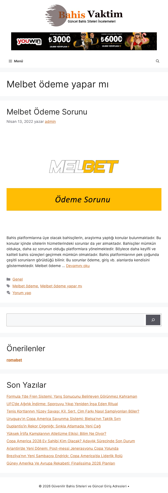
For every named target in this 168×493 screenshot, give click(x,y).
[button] (158, 61)
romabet (14, 360)
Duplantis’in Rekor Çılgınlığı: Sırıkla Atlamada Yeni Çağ (54, 426)
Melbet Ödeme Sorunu (47, 111)
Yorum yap (21, 293)
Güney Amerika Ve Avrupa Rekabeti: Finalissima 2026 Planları (61, 463)
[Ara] (153, 320)
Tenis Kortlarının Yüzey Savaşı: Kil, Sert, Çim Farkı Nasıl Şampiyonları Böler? (73, 411)
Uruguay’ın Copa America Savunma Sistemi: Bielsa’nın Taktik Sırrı (64, 419)
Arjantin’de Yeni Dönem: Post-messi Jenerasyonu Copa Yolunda (63, 448)
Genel (17, 279)
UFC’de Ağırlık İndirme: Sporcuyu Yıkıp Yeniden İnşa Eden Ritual (62, 404)
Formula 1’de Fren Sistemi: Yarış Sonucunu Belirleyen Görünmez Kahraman (72, 396)
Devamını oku (78, 266)
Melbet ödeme (25, 286)
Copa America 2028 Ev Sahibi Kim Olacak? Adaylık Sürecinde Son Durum (71, 441)
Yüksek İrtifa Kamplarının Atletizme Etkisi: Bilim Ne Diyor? (56, 433)
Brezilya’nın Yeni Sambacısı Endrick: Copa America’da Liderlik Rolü (64, 456)
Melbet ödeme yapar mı (61, 286)
